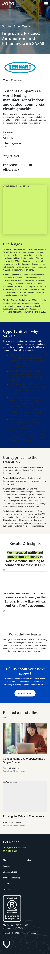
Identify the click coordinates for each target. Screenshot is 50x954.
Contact (6, 889)
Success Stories (10, 872)
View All (7, 717)
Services (6, 866)
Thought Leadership (11, 878)
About (5, 860)
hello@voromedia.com (14, 847)
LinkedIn (29, 860)
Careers (6, 884)
